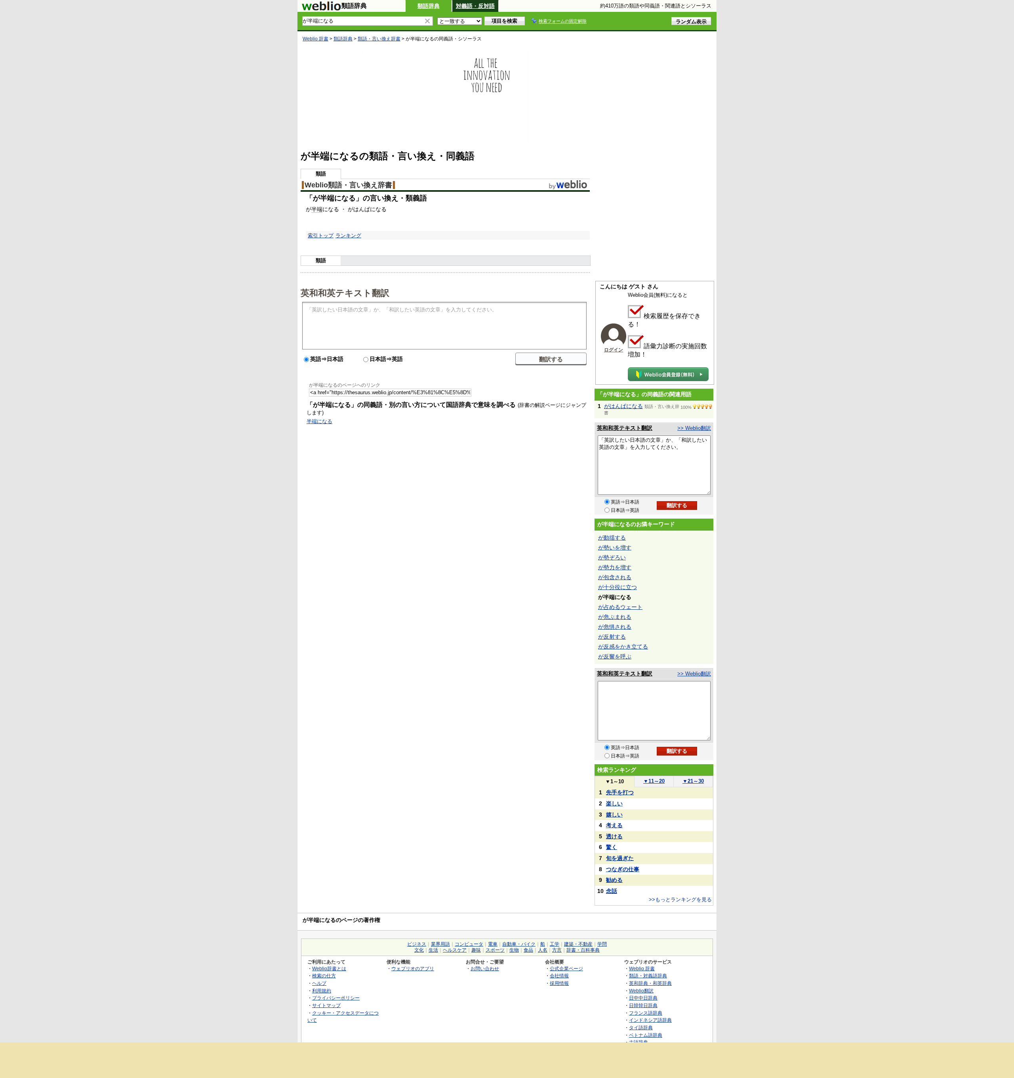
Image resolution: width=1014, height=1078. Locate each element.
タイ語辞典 (641, 1027)
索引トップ (321, 235)
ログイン (613, 350)
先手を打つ (620, 792)
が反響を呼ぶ (614, 656)
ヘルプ (319, 983)
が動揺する (612, 537)
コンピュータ (469, 944)
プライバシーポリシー (336, 997)
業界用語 (440, 944)
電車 (492, 944)
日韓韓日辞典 (643, 1005)
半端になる (319, 421)
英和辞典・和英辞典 (650, 983)
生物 (514, 950)
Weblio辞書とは (329, 968)
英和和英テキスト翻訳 (345, 292)
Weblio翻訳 (641, 990)
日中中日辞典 (643, 997)
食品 (528, 950)
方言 (557, 950)
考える (614, 825)
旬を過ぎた (620, 858)
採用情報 (559, 983)
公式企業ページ (566, 968)
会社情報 (559, 975)
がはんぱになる (623, 406)
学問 (602, 944)
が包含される (614, 577)
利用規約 (321, 990)
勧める (614, 880)
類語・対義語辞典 (648, 975)
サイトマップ (326, 1005)
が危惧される (614, 627)
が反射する (612, 636)
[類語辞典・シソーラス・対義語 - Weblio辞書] (321, 9)
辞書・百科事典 (583, 950)
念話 (611, 891)
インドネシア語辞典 (650, 1020)
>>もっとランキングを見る (680, 899)
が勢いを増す (614, 547)
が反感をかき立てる (623, 646)
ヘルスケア (455, 950)
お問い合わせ (485, 968)
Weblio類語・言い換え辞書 (348, 185)
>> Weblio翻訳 (694, 428)
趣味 (476, 950)
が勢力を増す (614, 567)
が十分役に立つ (617, 587)
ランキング (348, 235)
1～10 (614, 781)
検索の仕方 (324, 975)
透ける (614, 836)
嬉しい (614, 814)
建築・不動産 (578, 944)
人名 (542, 950)
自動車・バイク (519, 944)
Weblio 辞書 (315, 38)
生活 (433, 950)
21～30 (693, 781)
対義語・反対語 (475, 6)
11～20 (654, 781)
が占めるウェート (620, 607)
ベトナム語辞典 (645, 1035)
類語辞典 (428, 6)
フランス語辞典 (645, 1012)
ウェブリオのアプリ (412, 968)
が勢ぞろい (612, 557)
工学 (554, 944)
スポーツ (495, 950)
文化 (419, 950)
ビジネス (416, 944)
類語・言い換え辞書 (379, 38)
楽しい (614, 803)
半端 (316, 209)
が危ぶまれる (614, 617)
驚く (611, 847)
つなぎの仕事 (622, 869)
